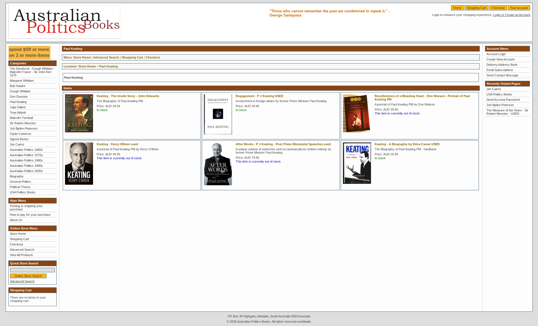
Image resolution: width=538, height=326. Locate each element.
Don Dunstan (19, 96)
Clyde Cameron (20, 133)
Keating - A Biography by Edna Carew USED (407, 144)
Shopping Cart (476, 8)
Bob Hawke (17, 86)
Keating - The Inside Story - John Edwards (128, 96)
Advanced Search (22, 249)
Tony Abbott (18, 112)
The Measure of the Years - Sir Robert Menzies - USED (507, 112)
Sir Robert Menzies (23, 123)
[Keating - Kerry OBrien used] (80, 186)
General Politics (20, 181)
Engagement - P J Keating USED (259, 96)
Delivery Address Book (502, 64)
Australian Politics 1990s (26, 165)
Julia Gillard (17, 107)
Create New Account (500, 59)
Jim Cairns (17, 144)
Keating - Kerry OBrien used (117, 144)
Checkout (498, 8)
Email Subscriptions (499, 70)
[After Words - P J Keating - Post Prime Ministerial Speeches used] (219, 187)
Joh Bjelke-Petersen (23, 128)
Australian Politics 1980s (26, 160)
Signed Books (19, 139)
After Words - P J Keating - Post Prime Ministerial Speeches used (283, 144)
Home (457, 8)
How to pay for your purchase (30, 214)
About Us (16, 220)
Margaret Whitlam (22, 80)
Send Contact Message (502, 75)
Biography (17, 176)
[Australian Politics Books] (64, 37)
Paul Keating (18, 102)
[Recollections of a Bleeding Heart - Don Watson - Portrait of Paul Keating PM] (358, 134)
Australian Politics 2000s (26, 171)
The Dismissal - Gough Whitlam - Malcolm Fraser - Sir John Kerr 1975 (32, 72)
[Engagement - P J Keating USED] (219, 136)
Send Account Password (503, 99)
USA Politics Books (23, 192)
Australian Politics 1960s (26, 149)
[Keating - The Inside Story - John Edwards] (80, 134)
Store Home (18, 233)
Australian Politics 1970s (26, 155)
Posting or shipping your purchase (26, 207)
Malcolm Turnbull (21, 117)
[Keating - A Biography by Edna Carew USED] (358, 185)
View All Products (21, 255)
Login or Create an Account (511, 15)
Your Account (519, 8)
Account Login (496, 54)
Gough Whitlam (20, 91)
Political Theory (20, 187)
